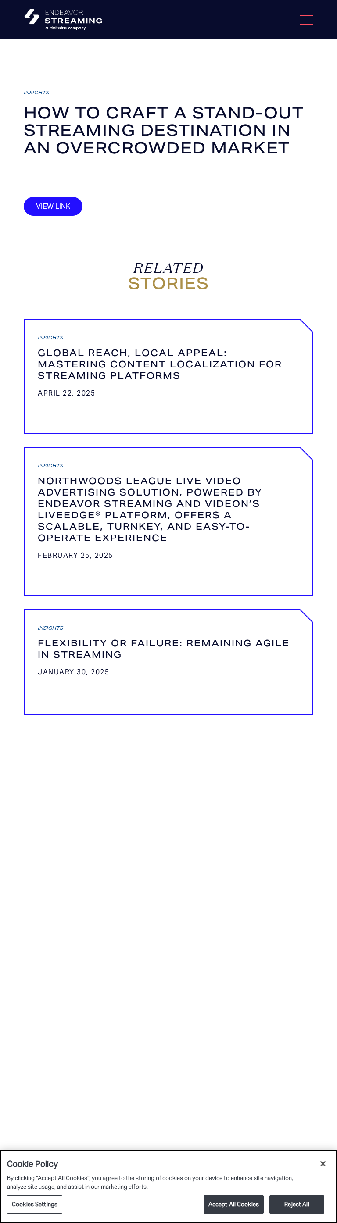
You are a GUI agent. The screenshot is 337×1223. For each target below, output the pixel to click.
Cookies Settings (34, 1204)
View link (53, 206)
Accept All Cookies (233, 1204)
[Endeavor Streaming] (63, 20)
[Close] (323, 1163)
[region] (168, 1186)
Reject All (296, 1204)
